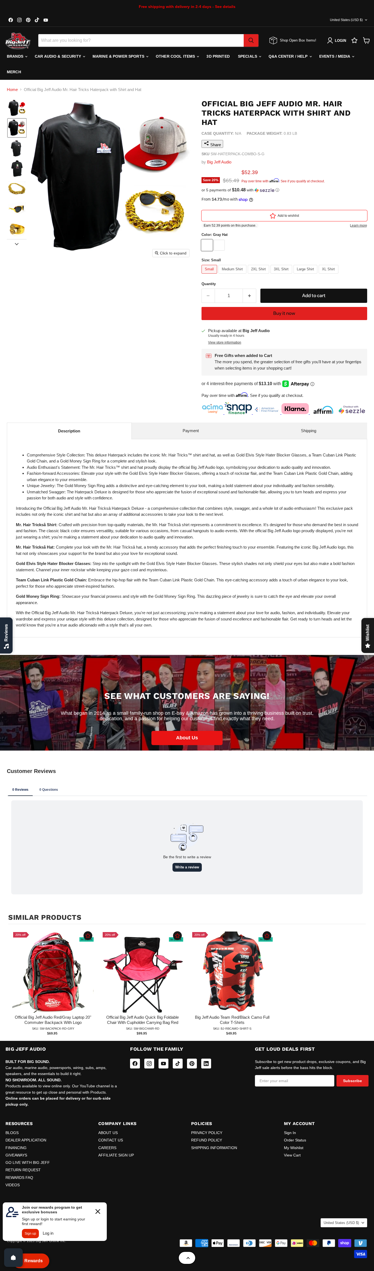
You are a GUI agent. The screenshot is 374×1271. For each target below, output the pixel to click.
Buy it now (284, 313)
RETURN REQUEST (23, 1170)
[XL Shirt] (329, 275)
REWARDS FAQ (19, 1177)
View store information (224, 342)
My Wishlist (293, 1148)
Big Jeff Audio (219, 162)
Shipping (308, 430)
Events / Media (335, 56)
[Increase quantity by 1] (249, 296)
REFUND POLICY (206, 1140)
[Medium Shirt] (233, 275)
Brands (15, 56)
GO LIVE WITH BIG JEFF (27, 1162)
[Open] (13, 1257)
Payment (191, 430)
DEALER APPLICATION (25, 1140)
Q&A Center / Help (289, 56)
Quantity (209, 284)
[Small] (210, 275)
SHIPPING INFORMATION (214, 1148)
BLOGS (12, 1133)
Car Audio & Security (58, 56)
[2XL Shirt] (259, 275)
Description (69, 431)
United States (346, 20)
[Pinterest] (192, 1063)
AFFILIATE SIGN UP (116, 1155)
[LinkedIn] (206, 1063)
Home (12, 89)
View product (53, 978)
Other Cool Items (176, 56)
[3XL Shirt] (282, 275)
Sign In (290, 1133)
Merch (14, 72)
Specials (248, 56)
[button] (17, 107)
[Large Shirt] (306, 275)
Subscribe (352, 1081)
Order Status (295, 1140)
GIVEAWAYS (16, 1155)
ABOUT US (108, 1133)
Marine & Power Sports (119, 56)
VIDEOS (12, 1185)
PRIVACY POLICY (206, 1133)
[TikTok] (178, 1063)
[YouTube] (163, 1063)
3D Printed (217, 56)
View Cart (292, 1155)
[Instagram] (149, 1063)
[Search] (251, 40)
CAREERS (107, 1148)
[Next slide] (17, 243)
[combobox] (141, 40)
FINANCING (16, 1148)
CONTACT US (110, 1140)
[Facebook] (135, 1063)
